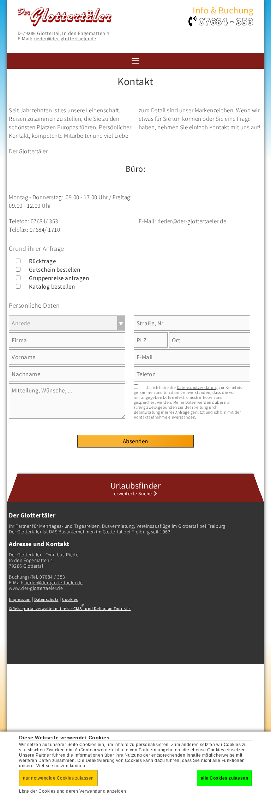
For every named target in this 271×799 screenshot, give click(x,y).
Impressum (20, 599)
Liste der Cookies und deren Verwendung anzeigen (72, 791)
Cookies (70, 599)
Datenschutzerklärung (197, 387)
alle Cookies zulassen (224, 778)
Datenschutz (46, 599)
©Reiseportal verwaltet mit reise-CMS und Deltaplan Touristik (70, 608)
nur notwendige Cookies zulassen (58, 778)
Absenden (135, 441)
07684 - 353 (226, 21)
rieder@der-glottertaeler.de (65, 38)
